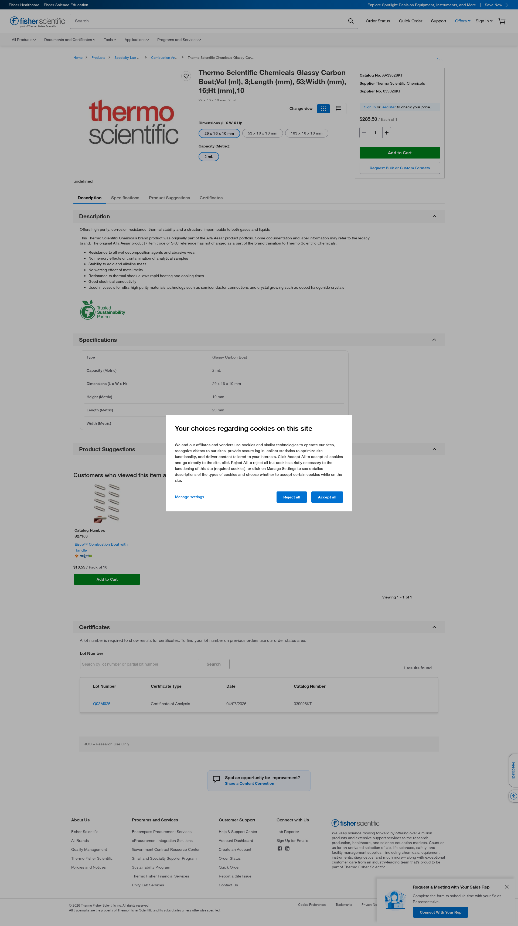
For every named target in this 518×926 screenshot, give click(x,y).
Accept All (327, 497)
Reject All (291, 497)
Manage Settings (189, 496)
